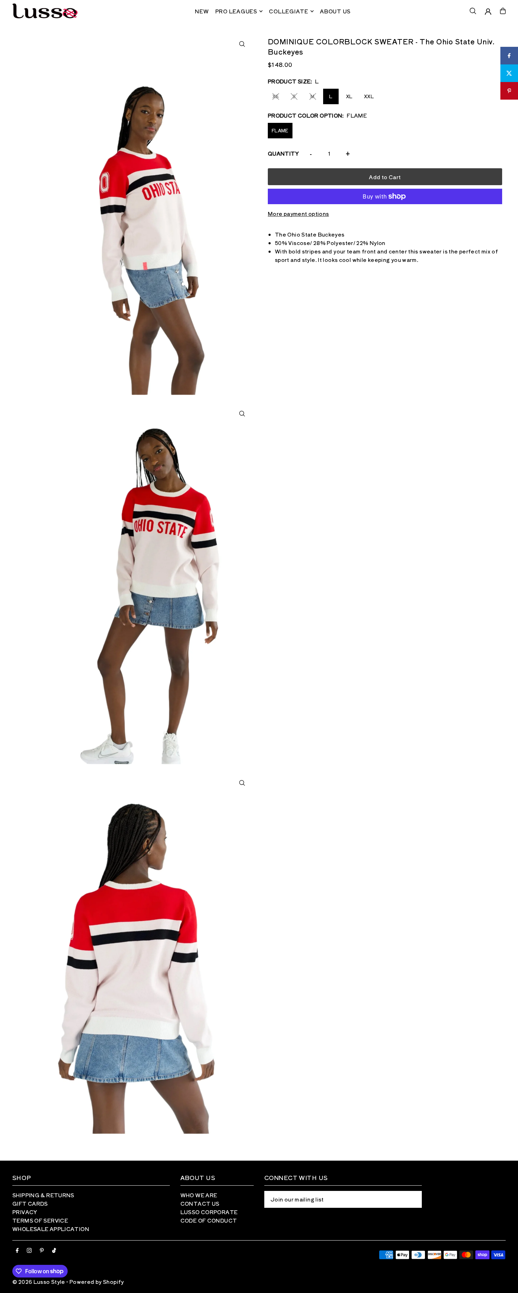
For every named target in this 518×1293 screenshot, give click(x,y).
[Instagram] (29, 1250)
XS (275, 96)
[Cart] (503, 11)
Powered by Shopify (96, 1281)
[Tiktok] (54, 1250)
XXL (369, 96)
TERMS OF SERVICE (40, 1220)
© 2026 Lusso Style (38, 1281)
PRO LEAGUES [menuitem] (236, 11)
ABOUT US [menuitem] (335, 11)
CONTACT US (200, 1203)
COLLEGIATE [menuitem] (288, 11)
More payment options (298, 213)
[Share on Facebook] (509, 55)
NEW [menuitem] (202, 11)
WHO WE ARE (198, 1195)
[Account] (488, 11)
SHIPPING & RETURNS (43, 1195)
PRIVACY (24, 1212)
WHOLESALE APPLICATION (50, 1228)
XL (349, 96)
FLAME (280, 130)
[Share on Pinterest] (509, 91)
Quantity (283, 153)
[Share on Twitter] (509, 73)
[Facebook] (17, 1250)
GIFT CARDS (30, 1203)
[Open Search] (473, 11)
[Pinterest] (42, 1250)
